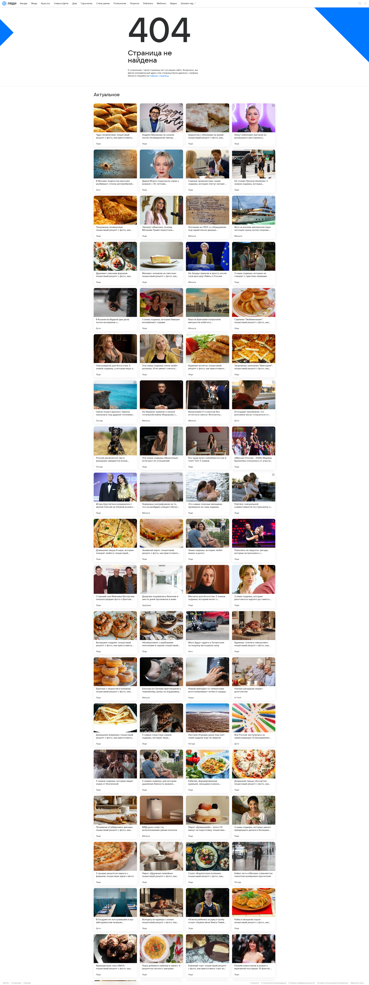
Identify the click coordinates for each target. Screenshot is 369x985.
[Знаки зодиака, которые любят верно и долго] (207, 540)
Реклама (27, 983)
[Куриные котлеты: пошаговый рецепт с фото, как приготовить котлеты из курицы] (207, 355)
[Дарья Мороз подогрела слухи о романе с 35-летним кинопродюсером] (161, 171)
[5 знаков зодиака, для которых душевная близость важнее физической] (161, 771)
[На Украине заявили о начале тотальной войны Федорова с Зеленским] (161, 402)
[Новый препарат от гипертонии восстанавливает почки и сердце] (207, 679)
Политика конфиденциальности (301, 983)
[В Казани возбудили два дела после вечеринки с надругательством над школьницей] (115, 309)
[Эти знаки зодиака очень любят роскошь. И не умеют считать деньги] (161, 355)
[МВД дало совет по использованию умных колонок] (161, 817)
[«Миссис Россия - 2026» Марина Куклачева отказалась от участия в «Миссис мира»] (253, 448)
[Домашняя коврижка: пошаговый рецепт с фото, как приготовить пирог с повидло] (115, 725)
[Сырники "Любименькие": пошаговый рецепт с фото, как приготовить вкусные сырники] (253, 309)
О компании (16, 983)
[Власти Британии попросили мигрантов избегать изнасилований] (207, 309)
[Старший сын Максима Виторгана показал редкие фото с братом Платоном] (115, 586)
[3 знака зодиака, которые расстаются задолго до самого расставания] (253, 586)
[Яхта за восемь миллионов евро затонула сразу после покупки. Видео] (253, 217)
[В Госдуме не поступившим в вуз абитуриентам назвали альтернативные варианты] (115, 909)
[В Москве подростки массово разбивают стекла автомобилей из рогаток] (115, 171)
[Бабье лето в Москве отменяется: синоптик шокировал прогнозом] (253, 863)
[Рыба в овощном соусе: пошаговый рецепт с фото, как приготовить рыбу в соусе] (253, 909)
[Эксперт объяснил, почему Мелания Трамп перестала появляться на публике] (161, 217)
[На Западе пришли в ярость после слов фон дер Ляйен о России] (207, 263)
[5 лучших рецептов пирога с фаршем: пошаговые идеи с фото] (115, 863)
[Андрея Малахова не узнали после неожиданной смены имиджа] (161, 125)
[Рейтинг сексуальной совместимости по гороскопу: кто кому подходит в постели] (253, 494)
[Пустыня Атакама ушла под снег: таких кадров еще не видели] (207, 725)
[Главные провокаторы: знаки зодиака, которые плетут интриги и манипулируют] (207, 171)
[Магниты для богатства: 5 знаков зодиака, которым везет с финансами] (207, 586)
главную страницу (159, 75)
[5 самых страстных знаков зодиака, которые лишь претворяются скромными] (161, 725)
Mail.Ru (6, 983)
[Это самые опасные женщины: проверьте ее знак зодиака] (207, 494)
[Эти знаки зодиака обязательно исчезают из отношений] (161, 448)
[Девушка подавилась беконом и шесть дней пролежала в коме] (161, 586)
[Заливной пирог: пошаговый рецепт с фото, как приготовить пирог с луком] (161, 540)
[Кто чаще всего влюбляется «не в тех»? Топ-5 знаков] (207, 448)
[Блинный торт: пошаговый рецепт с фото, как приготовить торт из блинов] (207, 955)
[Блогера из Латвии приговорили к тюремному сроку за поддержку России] (161, 679)
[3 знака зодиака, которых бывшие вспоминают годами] (161, 309)
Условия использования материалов (332, 983)
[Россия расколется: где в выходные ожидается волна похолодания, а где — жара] (115, 448)
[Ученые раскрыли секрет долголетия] (253, 679)
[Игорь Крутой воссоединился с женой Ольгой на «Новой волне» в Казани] (115, 494)
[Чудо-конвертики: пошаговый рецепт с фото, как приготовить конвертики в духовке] (115, 125)
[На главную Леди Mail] (11, 3)
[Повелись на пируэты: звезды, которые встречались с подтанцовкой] (253, 540)
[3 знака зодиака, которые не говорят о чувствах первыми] (253, 263)
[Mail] (4, 3)
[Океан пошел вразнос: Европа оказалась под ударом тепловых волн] (115, 402)
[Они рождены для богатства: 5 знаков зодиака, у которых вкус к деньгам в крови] (115, 355)
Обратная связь (357, 983)
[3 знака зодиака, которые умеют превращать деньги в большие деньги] (253, 817)
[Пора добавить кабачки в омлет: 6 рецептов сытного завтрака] (161, 955)
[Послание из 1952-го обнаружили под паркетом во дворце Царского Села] (207, 217)
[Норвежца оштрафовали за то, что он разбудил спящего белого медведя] (161, 494)
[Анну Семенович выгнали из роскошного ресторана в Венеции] (253, 125)
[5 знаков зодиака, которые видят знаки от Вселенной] (115, 771)
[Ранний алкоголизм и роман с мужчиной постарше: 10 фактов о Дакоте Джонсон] (253, 955)
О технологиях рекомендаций (273, 983)
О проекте (254, 983)
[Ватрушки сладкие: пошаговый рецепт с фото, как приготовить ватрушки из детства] (115, 632)
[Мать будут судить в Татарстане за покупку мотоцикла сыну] (207, 632)
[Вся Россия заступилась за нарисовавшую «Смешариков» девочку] (253, 725)
